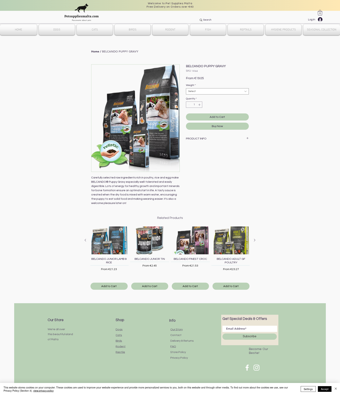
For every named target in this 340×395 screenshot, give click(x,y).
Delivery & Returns (182, 340)
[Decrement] (188, 105)
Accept (324, 389)
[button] (320, 12)
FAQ (173, 346)
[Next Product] (255, 240)
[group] (170, 258)
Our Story (176, 329)
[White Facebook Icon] (247, 368)
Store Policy (178, 352)
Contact (176, 335)
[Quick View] (109, 240)
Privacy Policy (179, 357)
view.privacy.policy (43, 390)
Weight (191, 85)
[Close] (336, 389)
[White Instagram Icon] (256, 368)
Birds (119, 340)
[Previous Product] (85, 240)
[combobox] (217, 91)
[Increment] (200, 105)
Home (95, 51)
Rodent (121, 346)
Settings (308, 389)
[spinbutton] (194, 105)
